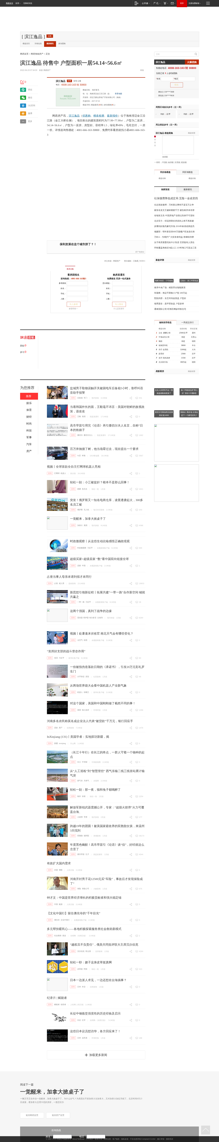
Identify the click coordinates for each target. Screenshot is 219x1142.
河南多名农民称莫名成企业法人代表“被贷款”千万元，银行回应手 (90, 721)
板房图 (171, 162)
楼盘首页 (26, 44)
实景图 (177, 162)
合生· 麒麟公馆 (164, 333)
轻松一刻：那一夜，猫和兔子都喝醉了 (95, 789)
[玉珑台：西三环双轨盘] (189, 266)
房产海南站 (139, 252)
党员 (56, 658)
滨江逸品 (60, 81)
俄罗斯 (80, 510)
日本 (79, 987)
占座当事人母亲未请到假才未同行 (69, 576)
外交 (84, 987)
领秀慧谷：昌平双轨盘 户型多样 (169, 304)
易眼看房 (160, 371)
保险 (79, 889)
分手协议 (80, 677)
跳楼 (79, 489)
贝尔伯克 (80, 951)
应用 (17, 3)
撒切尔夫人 (88, 435)
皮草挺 (80, 969)
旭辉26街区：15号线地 (164, 281)
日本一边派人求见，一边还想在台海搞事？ (98, 980)
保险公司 (85, 889)
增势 (60, 870)
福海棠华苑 (163, 345)
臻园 (160, 341)
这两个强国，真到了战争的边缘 (91, 611)
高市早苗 (80, 854)
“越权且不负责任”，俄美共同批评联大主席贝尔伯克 (104, 944)
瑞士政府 (85, 710)
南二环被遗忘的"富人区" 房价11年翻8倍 (189, 391)
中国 (84, 566)
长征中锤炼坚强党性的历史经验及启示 (95, 1013)
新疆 (56, 743)
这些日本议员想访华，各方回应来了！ (95, 1031)
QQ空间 (31, 105)
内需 (56, 870)
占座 (56, 583)
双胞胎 (80, 836)
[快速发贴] (22, 82)
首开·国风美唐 (164, 358)
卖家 (79, 566)
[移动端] (136, 3)
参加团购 (62, 44)
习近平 (90, 548)
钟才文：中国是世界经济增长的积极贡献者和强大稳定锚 (84, 897)
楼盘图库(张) (97, 105)
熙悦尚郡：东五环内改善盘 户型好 (170, 298)
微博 (30, 113)
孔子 (87, 854)
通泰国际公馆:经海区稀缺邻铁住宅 (170, 309)
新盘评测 (160, 260)
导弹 (85, 817)
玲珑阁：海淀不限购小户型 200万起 (170, 293)
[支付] (165, 3)
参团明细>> (73, 309)
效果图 (165, 157)
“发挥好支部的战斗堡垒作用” (66, 651)
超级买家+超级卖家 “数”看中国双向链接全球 (99, 559)
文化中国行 (65, 920)
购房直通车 (119, 274)
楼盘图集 (164, 133)
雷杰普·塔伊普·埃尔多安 (86, 618)
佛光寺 (57, 920)
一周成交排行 (187, 322)
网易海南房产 (37, 54)
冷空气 (80, 640)
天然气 (86, 781)
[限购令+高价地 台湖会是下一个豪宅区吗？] (189, 398)
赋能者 (57, 1004)
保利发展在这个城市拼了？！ (78, 244)
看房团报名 (73, 274)
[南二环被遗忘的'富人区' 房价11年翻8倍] (189, 376)
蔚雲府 (161, 354)
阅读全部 (191, 133)
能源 (60, 904)
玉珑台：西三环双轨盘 (189, 281)
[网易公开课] (145, 3)
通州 (193, 333)
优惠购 (86, 115)
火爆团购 (192, 62)
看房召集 (70, 269)
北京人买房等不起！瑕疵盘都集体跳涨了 (164, 391)
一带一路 (80, 602)
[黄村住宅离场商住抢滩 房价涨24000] (164, 398)
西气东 (80, 781)
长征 (79, 1020)
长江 (79, 762)
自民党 (84, 1038)
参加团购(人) (109, 105)
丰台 (193, 345)
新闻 (73, 398)
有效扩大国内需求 (59, 863)
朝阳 (193, 341)
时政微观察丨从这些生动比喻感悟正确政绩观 (100, 541)
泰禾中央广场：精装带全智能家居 (169, 287)
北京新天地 (163, 362)
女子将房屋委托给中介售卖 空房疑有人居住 (174, 242)
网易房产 (47, 70)
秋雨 (85, 640)
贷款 (56, 728)
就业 (64, 936)
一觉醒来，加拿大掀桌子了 (88, 518)
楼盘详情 (86, 105)
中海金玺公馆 (164, 337)
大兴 (193, 350)
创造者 (63, 1004)
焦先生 (84, 489)
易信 (30, 90)
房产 (60, 728)
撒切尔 (80, 435)
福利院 (86, 836)
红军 (84, 1020)
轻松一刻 (95, 489)
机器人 (63, 473)
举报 (142, 70)
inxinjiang (62, 743)
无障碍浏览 (27, 3)
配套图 (184, 162)
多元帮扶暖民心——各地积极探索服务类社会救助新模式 (84, 929)
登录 (182, 3)
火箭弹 (80, 817)
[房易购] (58, 267)
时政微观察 (81, 548)
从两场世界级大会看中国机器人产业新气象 (98, 685)
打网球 (57, 473)
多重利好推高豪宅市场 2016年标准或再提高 (174, 226)
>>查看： (158, 162)
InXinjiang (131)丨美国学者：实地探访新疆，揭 (78, 736)
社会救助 (57, 936)
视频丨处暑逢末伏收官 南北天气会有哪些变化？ (101, 633)
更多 (30, 121)
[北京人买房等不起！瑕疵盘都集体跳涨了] (164, 376)
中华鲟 (84, 762)
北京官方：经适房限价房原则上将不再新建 (174, 221)
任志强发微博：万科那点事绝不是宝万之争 (174, 205)
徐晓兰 (86, 692)
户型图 (164, 162)
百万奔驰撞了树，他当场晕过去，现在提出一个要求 (104, 449)
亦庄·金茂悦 (163, 350)
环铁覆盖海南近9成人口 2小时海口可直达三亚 (175, 248)
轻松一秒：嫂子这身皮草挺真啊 (91, 962)
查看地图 (118, 94)
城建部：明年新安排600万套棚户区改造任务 (174, 232)
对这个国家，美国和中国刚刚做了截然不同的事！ (103, 703)
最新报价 (112, 115)
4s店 (79, 456)
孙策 (84, 796)
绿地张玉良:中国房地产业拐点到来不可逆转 (174, 215)
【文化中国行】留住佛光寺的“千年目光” (73, 913)
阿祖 (85, 969)
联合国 (88, 951)
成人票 (61, 583)
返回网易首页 (32, 1115)
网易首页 (9, 3)
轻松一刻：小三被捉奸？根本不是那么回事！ (100, 482)
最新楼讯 (50, 44)
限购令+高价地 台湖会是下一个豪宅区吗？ (189, 413)
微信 (30, 97)
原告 (87, 677)
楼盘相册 (98, 115)
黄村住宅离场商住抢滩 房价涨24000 (164, 413)
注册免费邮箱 (194, 3)
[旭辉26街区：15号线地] (164, 266)
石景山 (193, 337)
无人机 (86, 510)
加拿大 (80, 525)
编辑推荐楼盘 (165, 322)
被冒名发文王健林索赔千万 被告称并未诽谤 (174, 210)
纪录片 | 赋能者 (57, 997)
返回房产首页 (58, 1115)
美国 (84, 416)
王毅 (79, 416)
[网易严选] (156, 3)
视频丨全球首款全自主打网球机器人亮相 (74, 466)
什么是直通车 (119, 309)
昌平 (193, 354)
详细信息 (38, 44)
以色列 (100, 618)
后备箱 (80, 398)
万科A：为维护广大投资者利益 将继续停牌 (174, 237)
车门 (85, 398)
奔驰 (83, 456)
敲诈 (79, 796)
